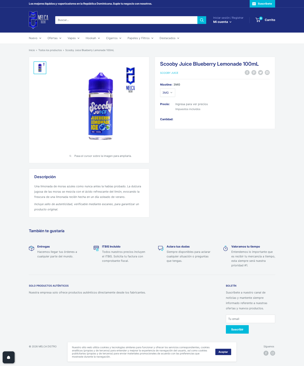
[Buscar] (201, 20)
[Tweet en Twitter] (260, 72)
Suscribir (237, 329)
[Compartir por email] (267, 72)
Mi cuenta (221, 22)
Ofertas (53, 38)
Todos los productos (50, 50)
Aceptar (223, 351)
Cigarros (112, 38)
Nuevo (33, 38)
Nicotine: (170, 84)
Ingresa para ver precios (191, 104)
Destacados (167, 38)
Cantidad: (166, 119)
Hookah (91, 38)
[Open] (9, 357)
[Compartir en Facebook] (247, 72)
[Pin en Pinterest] (253, 72)
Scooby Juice (169, 72)
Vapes (72, 38)
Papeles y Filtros (139, 38)
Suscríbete (265, 3)
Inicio (32, 50)
